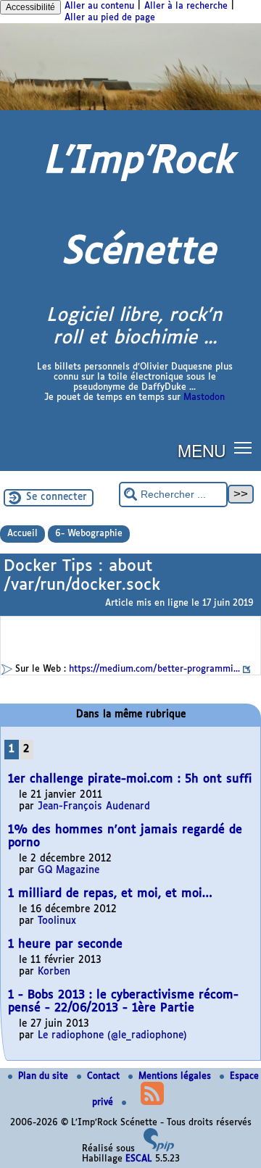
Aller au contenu (99, 6)
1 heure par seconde (65, 944)
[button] (243, 447)
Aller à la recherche (186, 6)
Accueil (22, 534)
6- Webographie (89, 534)
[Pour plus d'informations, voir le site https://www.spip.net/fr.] (159, 1149)
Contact (105, 1076)
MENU (201, 450)
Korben (54, 972)
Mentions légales (176, 1076)
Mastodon (204, 397)
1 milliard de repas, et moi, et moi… (110, 893)
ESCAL (138, 1159)
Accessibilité (30, 7)
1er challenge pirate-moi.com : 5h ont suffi (130, 779)
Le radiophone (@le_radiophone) (112, 1035)
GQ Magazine (68, 870)
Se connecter (56, 497)
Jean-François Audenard (94, 807)
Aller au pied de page (110, 18)
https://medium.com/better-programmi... (154, 669)
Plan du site (44, 1076)
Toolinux (57, 921)
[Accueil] (130, 108)
